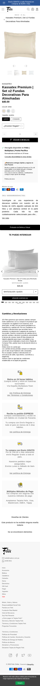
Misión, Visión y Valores (9, 602)
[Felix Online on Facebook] (16, 655)
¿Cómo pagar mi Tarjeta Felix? (12, 618)
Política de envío (10, 179)
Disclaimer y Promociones (10, 645)
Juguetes (5, 591)
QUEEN (5, 118)
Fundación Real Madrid (9, 610)
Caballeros (5, 575)
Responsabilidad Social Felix (11, 605)
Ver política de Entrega (20, 432)
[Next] (25, 66)
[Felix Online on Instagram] (10, 655)
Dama (4, 581)
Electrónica (5, 583)
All (24, 15)
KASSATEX (7, 84)
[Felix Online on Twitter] (23, 655)
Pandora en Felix (7, 607)
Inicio (17, 15)
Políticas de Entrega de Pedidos (12, 640)
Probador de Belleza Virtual (20, 227)
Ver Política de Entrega (20, 393)
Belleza (4, 573)
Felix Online (15, 664)
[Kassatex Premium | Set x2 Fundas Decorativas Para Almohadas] (20, 45)
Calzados (5, 578)
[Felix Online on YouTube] (29, 655)
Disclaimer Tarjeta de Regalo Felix (13, 647)
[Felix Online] (9, 9)
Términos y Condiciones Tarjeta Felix (14, 623)
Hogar (4, 589)
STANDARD (16, 118)
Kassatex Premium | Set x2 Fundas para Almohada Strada (20, 279)
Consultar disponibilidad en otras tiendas (18, 157)
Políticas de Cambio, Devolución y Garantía (16, 637)
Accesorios (5, 570)
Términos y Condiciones (10, 632)
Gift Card (5, 586)
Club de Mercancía (8, 613)
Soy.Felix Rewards (8, 615)
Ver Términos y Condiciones (20, 395)
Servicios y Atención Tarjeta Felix (12, 621)
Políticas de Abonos (8, 642)
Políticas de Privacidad (9, 634)
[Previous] (14, 66)
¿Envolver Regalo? (11, 126)
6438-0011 (8, 561)
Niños (4, 594)
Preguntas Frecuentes (9, 626)
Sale (3, 596)
